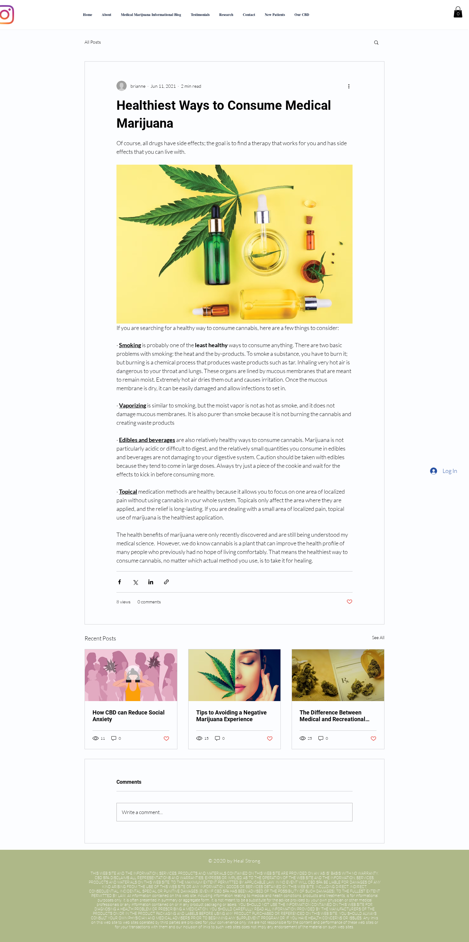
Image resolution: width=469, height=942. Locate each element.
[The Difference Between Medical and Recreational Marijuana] (338, 675)
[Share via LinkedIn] (151, 582)
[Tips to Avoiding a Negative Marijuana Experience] (235, 675)
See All (378, 637)
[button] (302, 15)
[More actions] (349, 86)
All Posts (93, 42)
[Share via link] (166, 582)
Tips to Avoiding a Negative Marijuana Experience (231, 715)
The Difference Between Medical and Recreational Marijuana (332, 715)
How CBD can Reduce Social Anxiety (129, 715)
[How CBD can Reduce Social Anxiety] (131, 675)
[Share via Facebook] (119, 582)
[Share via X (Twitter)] (135, 582)
